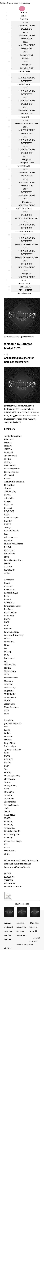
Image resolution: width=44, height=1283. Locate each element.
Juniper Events (6, 3)
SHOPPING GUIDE (27, 25)
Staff (24, 280)
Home (24, 12)
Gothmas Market (11, 337)
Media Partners (24, 293)
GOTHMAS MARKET (24, 231)
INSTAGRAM (10, 883)
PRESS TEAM (24, 283)
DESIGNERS (26, 29)
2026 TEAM (25, 287)
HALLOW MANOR (24, 208)
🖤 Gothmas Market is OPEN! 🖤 (34, 927)
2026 (25, 87)
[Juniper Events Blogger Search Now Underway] (12, 899)
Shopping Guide (27, 55)
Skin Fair (24, 19)
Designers (26, 58)
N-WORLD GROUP (13, 887)
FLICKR (7, 873)
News (23, 16)
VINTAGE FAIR (23, 84)
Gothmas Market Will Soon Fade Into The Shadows (8, 931)
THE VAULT (24, 117)
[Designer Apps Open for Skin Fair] (8, 899)
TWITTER (8, 880)
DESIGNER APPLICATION (26, 123)
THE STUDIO (24, 71)
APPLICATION (25, 290)
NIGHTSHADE (23, 166)
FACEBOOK (9, 877)
